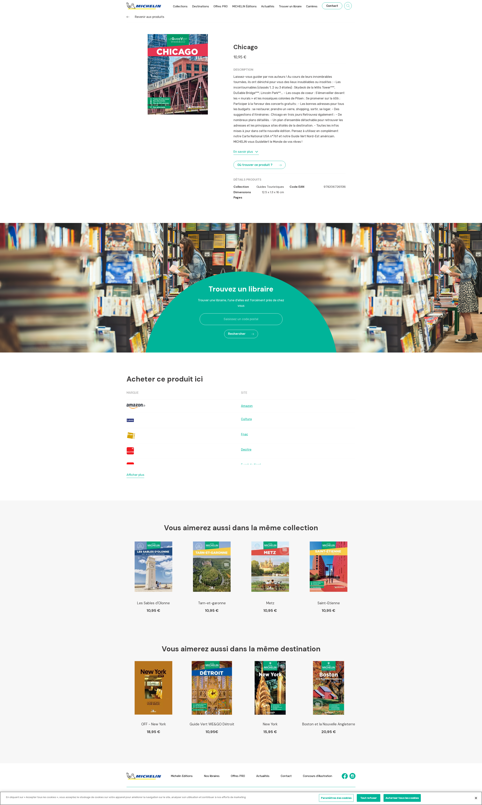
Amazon (247, 406)
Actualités (262, 776)
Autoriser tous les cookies (402, 798)
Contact (286, 776)
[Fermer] (476, 798)
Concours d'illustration (317, 776)
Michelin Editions (182, 776)
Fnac (244, 434)
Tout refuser (368, 798)
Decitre (246, 449)
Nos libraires (212, 776)
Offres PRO (238, 776)
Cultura (246, 419)
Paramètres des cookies (336, 798)
